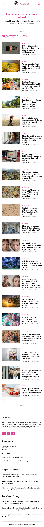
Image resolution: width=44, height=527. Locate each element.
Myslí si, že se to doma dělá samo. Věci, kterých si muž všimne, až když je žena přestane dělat (31, 337)
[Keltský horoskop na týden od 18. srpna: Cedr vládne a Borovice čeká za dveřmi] (11, 263)
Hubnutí (24, 43)
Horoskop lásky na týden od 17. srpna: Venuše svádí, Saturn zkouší (31, 319)
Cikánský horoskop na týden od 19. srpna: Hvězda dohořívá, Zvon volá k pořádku (31, 211)
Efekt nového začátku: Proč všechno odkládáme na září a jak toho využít (31, 228)
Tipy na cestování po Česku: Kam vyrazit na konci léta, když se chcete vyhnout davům (32, 175)
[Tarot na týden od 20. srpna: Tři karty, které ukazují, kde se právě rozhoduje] (11, 192)
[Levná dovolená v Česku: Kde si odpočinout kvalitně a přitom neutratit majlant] (11, 102)
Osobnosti (25, 240)
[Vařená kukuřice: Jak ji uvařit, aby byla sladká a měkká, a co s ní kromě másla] (11, 66)
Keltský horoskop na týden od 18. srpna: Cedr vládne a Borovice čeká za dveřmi (32, 264)
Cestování (25, 97)
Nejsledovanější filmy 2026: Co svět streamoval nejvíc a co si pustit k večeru (31, 157)
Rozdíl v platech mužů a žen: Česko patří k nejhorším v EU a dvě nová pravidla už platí (31, 373)
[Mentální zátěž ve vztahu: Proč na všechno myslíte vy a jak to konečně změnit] (11, 138)
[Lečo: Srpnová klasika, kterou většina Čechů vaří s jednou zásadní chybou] (11, 390)
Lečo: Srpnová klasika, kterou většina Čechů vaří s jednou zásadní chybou (32, 390)
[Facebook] (4, 433)
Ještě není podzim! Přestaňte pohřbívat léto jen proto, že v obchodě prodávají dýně (31, 85)
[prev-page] (3, 400)
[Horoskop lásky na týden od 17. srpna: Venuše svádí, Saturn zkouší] (11, 319)
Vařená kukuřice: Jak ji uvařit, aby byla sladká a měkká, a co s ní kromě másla (31, 67)
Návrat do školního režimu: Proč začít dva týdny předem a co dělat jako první (31, 355)
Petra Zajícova (26, 54)
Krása (24, 115)
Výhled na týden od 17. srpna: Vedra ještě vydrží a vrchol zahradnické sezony (31, 302)
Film (23, 151)
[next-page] (6, 400)
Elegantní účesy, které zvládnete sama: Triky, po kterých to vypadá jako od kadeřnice (32, 121)
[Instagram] (8, 433)
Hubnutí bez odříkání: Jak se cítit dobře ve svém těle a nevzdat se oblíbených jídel (32, 49)
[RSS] (13, 433)
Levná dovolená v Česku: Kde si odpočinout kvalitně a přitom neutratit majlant (31, 103)
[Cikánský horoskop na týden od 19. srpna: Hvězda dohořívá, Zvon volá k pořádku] (11, 210)
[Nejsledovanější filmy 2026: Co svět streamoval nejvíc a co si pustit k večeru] (11, 156)
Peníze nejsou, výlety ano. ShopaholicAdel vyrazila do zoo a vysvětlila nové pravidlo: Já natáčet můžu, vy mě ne (32, 283)
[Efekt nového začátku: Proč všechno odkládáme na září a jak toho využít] (11, 228)
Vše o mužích (26, 332)
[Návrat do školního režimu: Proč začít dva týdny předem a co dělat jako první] (11, 354)
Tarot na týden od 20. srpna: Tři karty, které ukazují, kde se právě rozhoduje (30, 193)
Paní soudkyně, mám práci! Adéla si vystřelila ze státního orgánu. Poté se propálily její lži (31, 246)
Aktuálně (25, 79)
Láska (24, 133)
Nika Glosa (25, 90)
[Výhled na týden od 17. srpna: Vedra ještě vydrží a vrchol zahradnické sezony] (11, 301)
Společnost (26, 187)
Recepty (24, 61)
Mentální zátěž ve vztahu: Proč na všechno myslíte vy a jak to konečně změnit (32, 139)
